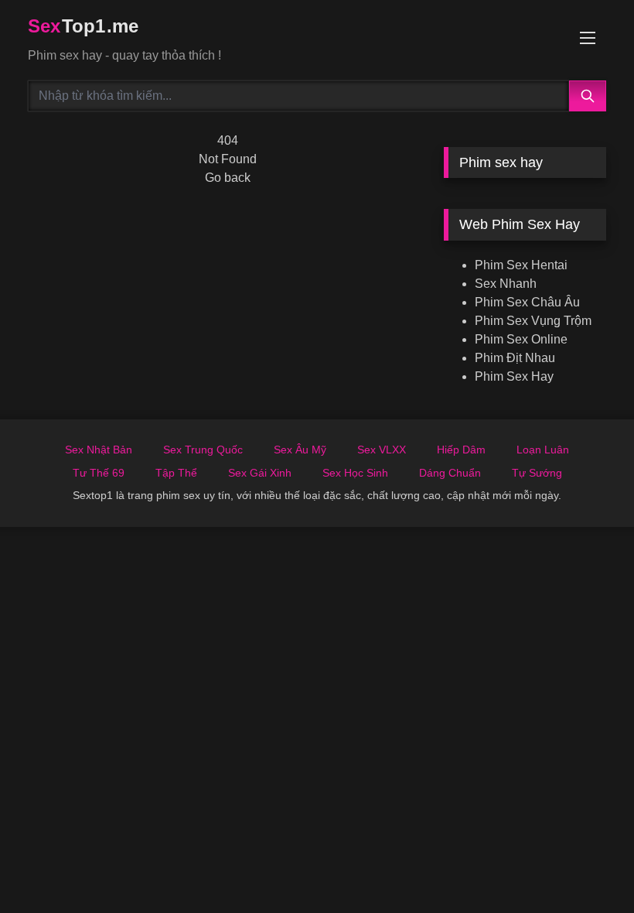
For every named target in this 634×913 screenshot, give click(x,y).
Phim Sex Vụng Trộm (533, 320)
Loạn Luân (542, 449)
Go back (228, 177)
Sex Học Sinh (355, 473)
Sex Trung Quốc (203, 449)
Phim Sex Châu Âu (527, 302)
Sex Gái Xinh (259, 473)
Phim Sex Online (521, 339)
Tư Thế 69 (98, 473)
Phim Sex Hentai (521, 265)
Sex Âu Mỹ (300, 449)
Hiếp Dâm (461, 449)
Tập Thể (176, 473)
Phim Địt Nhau (515, 357)
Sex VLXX (381, 449)
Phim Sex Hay (514, 376)
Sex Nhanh (506, 283)
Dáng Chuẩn (450, 473)
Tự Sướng (537, 473)
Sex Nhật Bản (98, 449)
